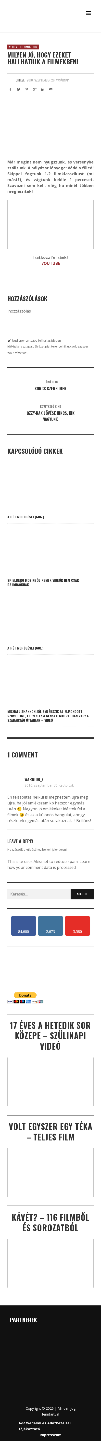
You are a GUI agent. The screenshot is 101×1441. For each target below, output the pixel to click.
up (69, 346)
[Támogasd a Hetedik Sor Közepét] (50, 30)
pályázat (38, 346)
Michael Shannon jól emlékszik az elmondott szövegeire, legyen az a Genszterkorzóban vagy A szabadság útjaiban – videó (48, 716)
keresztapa (24, 346)
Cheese (20, 80)
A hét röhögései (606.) (25, 516)
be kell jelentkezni (54, 850)
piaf (47, 346)
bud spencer (21, 340)
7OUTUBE (50, 263)
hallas (46, 340)
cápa (34, 340)
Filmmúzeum (29, 47)
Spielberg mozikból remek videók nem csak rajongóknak (43, 582)
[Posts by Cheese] (10, 80)
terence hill (58, 346)
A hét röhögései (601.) (25, 648)
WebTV (13, 47)
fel (40, 340)
